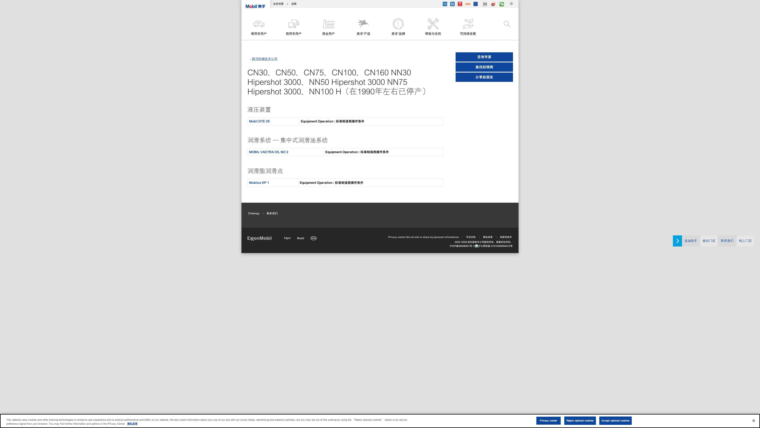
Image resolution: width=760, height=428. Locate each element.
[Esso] (314, 238)
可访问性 (471, 237)
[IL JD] (445, 4)
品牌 (293, 3)
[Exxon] (288, 238)
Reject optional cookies (580, 420)
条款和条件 (506, 237)
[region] (380, 421)
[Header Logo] (255, 5)
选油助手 (690, 241)
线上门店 (745, 241)
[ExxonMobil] (259, 238)
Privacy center (548, 420)
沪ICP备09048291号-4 (462, 246)
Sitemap (253, 213)
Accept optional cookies (615, 420)
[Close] (753, 420)
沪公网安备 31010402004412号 (495, 246)
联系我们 (727, 241)
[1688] (468, 4)
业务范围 (278, 3)
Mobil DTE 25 (259, 121)
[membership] (475, 4)
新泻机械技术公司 (264, 59)
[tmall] (452, 4)
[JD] (460, 4)
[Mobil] (301, 238)
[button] (259, 27)
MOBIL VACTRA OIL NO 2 (268, 152)
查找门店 (709, 241)
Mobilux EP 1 (259, 182)
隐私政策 (488, 237)
